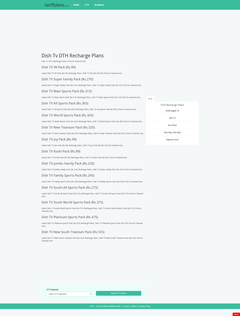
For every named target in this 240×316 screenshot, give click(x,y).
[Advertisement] (120, 30)
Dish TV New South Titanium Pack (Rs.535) (73, 232)
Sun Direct (172, 125)
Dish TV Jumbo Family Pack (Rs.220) (68, 163)
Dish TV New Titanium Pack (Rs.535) (68, 127)
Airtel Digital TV (172, 111)
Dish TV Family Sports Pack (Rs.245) (68, 175)
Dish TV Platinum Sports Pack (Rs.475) (70, 217)
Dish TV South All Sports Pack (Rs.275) (70, 188)
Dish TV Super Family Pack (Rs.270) (67, 79)
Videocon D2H (172, 140)
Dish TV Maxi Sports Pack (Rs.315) (67, 91)
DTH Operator (52, 289)
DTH (87, 5)
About (134, 306)
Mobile (76, 5)
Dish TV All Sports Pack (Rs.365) (65, 103)
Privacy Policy (145, 306)
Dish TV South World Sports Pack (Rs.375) (72, 202)
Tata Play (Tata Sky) (172, 132)
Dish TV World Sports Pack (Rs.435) (67, 115)
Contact (125, 306)
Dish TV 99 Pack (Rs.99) (59, 67)
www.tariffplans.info (111, 306)
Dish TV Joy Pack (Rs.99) (59, 139)
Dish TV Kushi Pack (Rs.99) (61, 151)
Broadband (99, 5)
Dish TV (172, 118)
